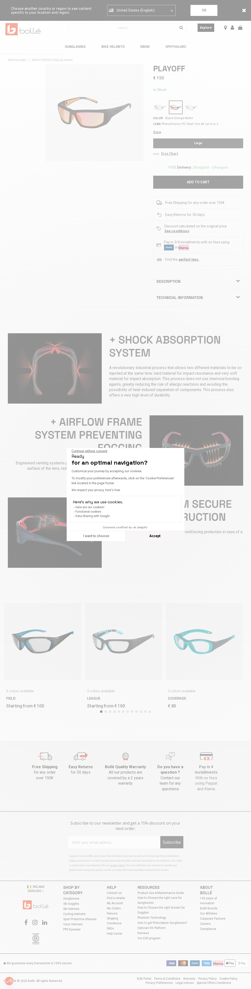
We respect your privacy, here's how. (96, 490)
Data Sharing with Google (92, 516)
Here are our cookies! (89, 507)
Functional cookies (88, 511)
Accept (155, 536)
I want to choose (96, 536)
